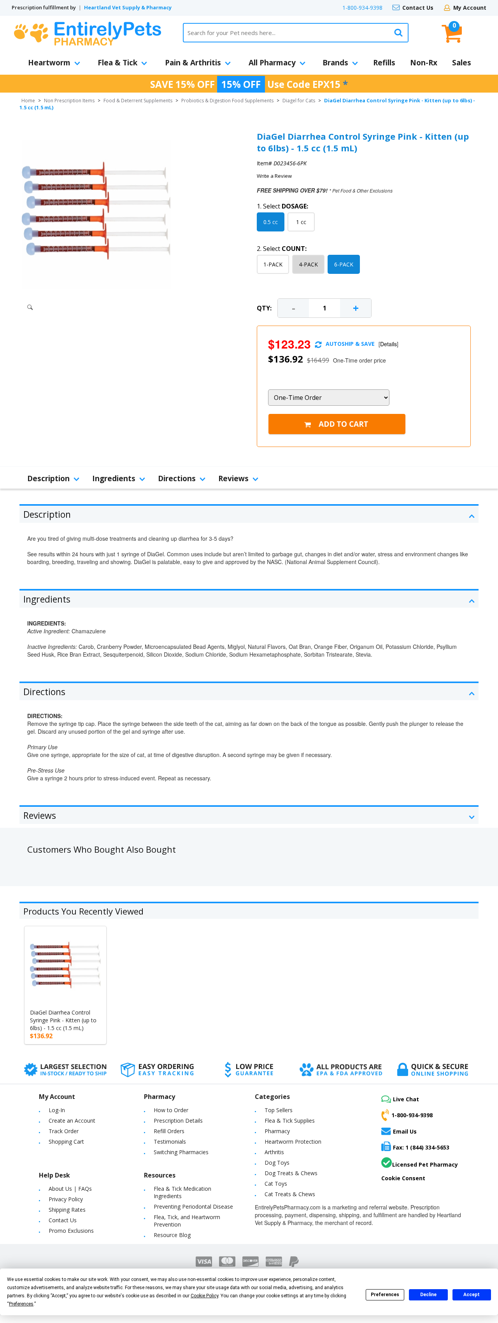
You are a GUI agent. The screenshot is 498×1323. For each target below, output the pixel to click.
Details (388, 344)
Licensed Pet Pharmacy (425, 1164)
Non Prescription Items (69, 100)
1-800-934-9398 (362, 7)
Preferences (385, 1294)
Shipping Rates (67, 1209)
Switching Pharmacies (181, 1152)
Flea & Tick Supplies (290, 1120)
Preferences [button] (21, 1304)
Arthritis (274, 1152)
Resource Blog (172, 1235)
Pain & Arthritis (193, 63)
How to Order (171, 1110)
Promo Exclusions (71, 1230)
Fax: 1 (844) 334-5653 (421, 1147)
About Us (60, 1188)
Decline (428, 1294)
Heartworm (49, 63)
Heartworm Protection (293, 1141)
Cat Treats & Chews (290, 1194)
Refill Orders (169, 1131)
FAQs (85, 1188)
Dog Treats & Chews (291, 1173)
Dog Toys (277, 1162)
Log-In (57, 1110)
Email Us (405, 1131)
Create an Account (72, 1120)
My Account (469, 7)
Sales (461, 63)
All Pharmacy (272, 63)
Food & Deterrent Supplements (137, 100)
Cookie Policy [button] (204, 1295)
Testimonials (170, 1141)
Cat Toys (276, 1183)
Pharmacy (277, 1131)
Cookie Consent (403, 1178)
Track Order (64, 1131)
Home (28, 100)
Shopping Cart (66, 1141)
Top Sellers (279, 1110)
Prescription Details (178, 1120)
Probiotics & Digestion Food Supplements (227, 100)
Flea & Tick (117, 63)
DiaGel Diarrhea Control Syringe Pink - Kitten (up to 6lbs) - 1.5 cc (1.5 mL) (63, 1020)
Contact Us (417, 7)
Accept (471, 1294)
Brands (335, 63)
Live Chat (406, 1099)
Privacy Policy (66, 1199)
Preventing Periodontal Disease (193, 1206)
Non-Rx (423, 63)
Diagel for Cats (298, 100)
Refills (384, 63)
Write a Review (274, 175)
